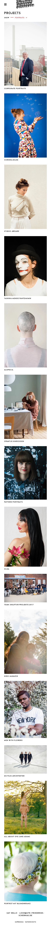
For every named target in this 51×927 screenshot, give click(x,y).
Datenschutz (30, 922)
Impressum (19, 922)
